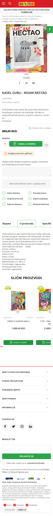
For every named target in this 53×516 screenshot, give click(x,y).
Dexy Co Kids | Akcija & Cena (13, 16)
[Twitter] (13, 426)
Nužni (9, 505)
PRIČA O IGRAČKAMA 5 (18, 321)
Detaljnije (6, 121)
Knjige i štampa (9, 19)
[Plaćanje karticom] (30, 204)
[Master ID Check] (45, 479)
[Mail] (33, 83)
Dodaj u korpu (26, 144)
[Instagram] (22, 426)
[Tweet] (26, 83)
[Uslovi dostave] (4, 193)
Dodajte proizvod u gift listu (20, 153)
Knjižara (38, 16)
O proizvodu (26, 223)
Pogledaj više (26, 12)
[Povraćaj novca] (30, 193)
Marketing (33, 505)
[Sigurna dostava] (4, 204)
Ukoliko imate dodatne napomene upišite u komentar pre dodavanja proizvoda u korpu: (25, 163)
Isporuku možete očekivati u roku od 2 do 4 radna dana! (26, 10)
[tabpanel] (26, 48)
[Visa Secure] (38, 479)
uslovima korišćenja (35, 463)
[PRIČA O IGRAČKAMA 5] (18, 300)
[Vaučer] (31, 479)
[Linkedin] (30, 426)
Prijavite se (26, 456)
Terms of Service (17, 472)
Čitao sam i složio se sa (25, 463)
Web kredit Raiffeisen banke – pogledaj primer (27, 184)
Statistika (20, 505)
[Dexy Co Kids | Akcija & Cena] (26, 4)
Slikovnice (34, 19)
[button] (46, 145)
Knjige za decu (23, 19)
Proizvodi (29, 16)
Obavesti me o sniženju (41, 128)
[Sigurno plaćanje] (30, 198)
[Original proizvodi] (4, 198)
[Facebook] (19, 83)
